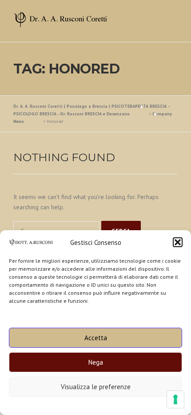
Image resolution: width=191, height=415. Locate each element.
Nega (95, 362)
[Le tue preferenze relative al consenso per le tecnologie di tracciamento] (175, 399)
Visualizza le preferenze (96, 386)
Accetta (95, 338)
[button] (177, 242)
